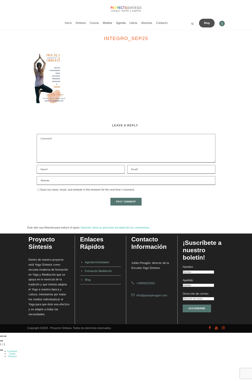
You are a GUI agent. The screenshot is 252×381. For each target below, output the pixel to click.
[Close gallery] (1, 340)
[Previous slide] (1, 336)
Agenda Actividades (97, 262)
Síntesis (80, 23)
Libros (133, 23)
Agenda (121, 23)
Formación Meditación (98, 271)
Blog (207, 22)
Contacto (161, 23)
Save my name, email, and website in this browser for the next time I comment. (87, 189)
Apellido (188, 280)
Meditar (107, 23)
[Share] (1, 349)
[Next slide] (4, 336)
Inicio (68, 23)
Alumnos (146, 23)
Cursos (94, 23)
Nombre (188, 267)
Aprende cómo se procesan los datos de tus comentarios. (115, 227)
